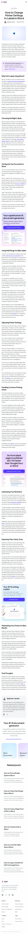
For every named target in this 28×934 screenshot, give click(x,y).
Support (3, 926)
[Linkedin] (4, 714)
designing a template (16, 502)
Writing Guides (18, 909)
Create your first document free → (14, 739)
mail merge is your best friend (13, 255)
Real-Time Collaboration (7, 909)
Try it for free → (12, 69)
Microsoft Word (14, 8)
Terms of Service (19, 921)
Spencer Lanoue (13, 698)
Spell (15, 313)
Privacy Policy (18, 918)
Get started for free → (14, 599)
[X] (7, 714)
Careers (7, 924)
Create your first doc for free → (14, 227)
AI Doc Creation (5, 904)
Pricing (3, 912)
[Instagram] (9, 895)
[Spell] (4, 2)
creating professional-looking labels (16, 81)
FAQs (16, 912)
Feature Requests (19, 904)
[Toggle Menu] (26, 2)
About (3, 918)
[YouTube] (13, 895)
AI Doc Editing (5, 906)
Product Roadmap (19, 906)
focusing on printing (20, 183)
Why (3, 921)
